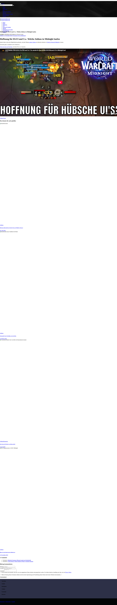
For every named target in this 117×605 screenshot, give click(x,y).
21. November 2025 (8, 35)
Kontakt (13, 601)
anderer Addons (32, 42)
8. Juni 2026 (2, 446)
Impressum (2, 601)
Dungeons (5, 441)
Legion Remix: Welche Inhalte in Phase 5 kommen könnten (20, 561)
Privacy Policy (68, 572)
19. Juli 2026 (3, 230)
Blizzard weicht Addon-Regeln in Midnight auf (7, 552)
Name (1, 566)
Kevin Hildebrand (22, 35)
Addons (1, 35)
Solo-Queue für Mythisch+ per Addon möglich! (7, 444)
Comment (2, 571)
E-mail (1, 568)
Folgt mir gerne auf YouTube (6, 46)
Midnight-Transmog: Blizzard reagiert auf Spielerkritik (19, 560)
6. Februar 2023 (3, 338)
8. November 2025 (4, 555)
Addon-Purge (3, 118)
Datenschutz (8, 601)
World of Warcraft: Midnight (53, 42)
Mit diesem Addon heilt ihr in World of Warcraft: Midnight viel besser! (11, 227)
